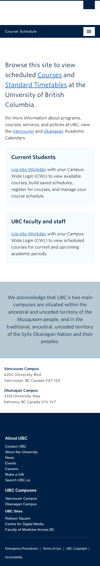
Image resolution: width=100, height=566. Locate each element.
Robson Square (18, 518)
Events (10, 463)
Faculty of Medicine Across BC (29, 529)
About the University (21, 452)
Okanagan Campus (21, 390)
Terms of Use (52, 548)
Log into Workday (28, 169)
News (9, 458)
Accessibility (13, 557)
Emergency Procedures (21, 548)
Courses (49, 75)
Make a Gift (14, 474)
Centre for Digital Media (24, 524)
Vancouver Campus (21, 369)
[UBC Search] (89, 6)
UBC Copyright (76, 548)
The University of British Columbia (36, 10)
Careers (11, 469)
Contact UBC (15, 446)
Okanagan (54, 131)
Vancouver (23, 131)
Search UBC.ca (17, 480)
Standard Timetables (36, 85)
